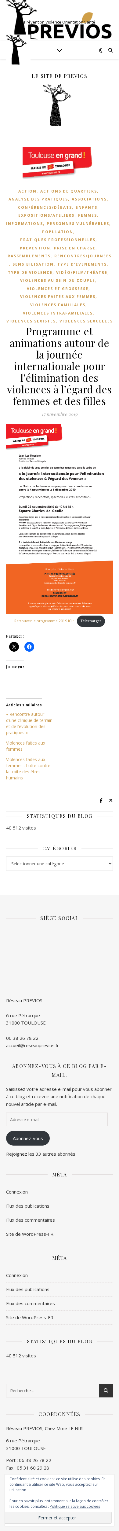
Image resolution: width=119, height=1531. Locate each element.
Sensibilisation (33, 264)
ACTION (27, 191)
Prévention (35, 248)
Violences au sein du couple (57, 280)
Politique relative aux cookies (75, 1506)
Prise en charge (75, 248)
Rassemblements (29, 256)
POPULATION (57, 231)
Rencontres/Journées (83, 256)
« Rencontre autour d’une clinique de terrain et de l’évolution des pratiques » (29, 723)
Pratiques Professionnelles (58, 239)
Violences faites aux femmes (58, 296)
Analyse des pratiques (38, 199)
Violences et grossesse (57, 288)
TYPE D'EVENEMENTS (82, 264)
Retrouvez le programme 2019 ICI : (44, 621)
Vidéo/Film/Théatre (81, 272)
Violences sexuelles (86, 321)
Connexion (17, 1192)
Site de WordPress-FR (29, 1234)
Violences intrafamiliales (58, 313)
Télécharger (91, 621)
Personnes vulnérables (78, 223)
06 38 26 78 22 (22, 1038)
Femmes (87, 215)
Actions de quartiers (68, 191)
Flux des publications (27, 1206)
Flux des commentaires (30, 1220)
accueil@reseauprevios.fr (32, 1045)
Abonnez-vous (28, 1138)
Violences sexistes (31, 321)
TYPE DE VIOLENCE (30, 272)
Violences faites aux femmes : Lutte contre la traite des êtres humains (28, 768)
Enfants (86, 207)
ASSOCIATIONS (89, 199)
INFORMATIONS (24, 223)
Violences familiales (57, 304)
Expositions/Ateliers (46, 215)
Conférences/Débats (45, 207)
